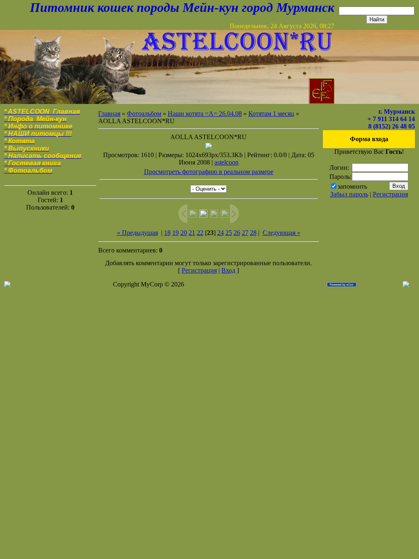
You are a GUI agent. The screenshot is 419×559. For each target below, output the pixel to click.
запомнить (352, 186)
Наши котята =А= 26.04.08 (205, 113)
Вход (228, 270)
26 (237, 232)
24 (220, 232)
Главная (109, 113)
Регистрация (199, 270)
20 (183, 232)
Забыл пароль (349, 194)
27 (245, 232)
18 (167, 232)
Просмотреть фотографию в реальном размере (208, 171)
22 (200, 232)
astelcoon (226, 162)
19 (175, 232)
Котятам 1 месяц (271, 113)
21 (192, 232)
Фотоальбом (144, 113)
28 (253, 232)
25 (228, 232)
